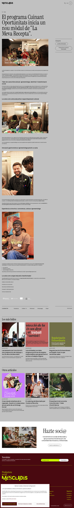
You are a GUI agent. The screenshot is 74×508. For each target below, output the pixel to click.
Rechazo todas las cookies (25, 504)
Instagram (69, 495)
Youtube (69, 497)
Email (47, 308)
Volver (5, 12)
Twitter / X (24, 308)
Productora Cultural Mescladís (64, 48)
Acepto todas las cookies (9, 504)
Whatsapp (40, 308)
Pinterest (32, 308)
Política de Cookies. (12, 498)
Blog (51, 493)
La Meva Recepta (61, 43)
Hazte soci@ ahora (54, 445)
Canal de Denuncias (55, 505)
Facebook (16, 308)
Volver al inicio (67, 505)
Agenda (51, 491)
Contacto (52, 495)
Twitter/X (69, 499)
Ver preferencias (40, 504)
